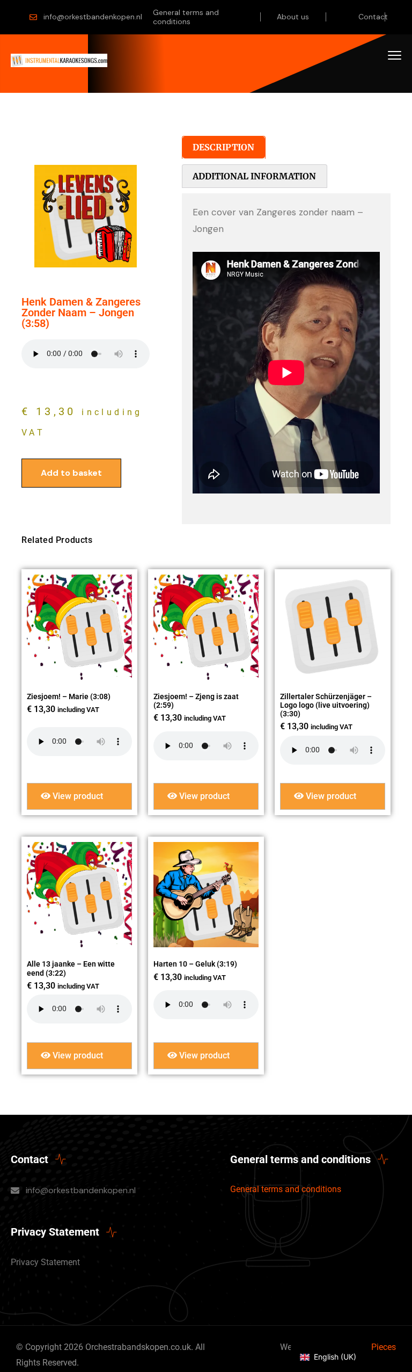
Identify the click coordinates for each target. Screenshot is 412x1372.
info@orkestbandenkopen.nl (92, 16)
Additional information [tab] (254, 176)
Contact (373, 16)
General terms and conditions (186, 17)
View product (76, 796)
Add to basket (71, 472)
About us (293, 16)
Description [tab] (223, 147)
